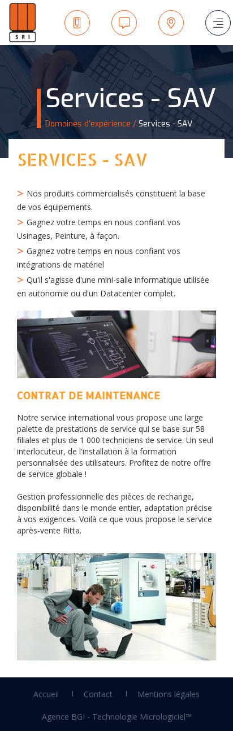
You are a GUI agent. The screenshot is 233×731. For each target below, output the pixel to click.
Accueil (46, 694)
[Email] (124, 22)
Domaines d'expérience (88, 124)
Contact (98, 694)
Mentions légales (168, 694)
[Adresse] (171, 22)
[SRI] (20, 22)
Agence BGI (63, 716)
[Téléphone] (77, 22)
